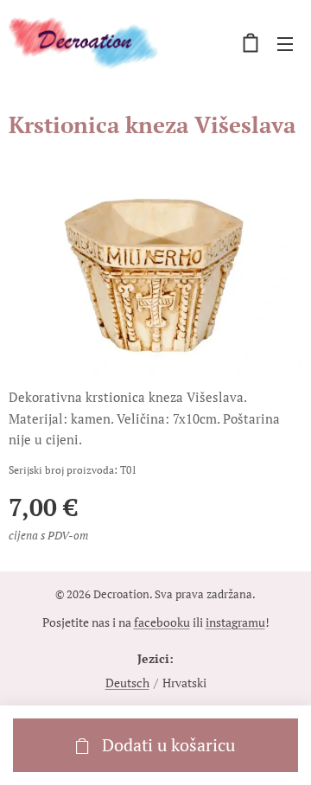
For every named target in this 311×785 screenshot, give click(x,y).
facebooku (162, 622)
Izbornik (285, 43)
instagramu (235, 622)
